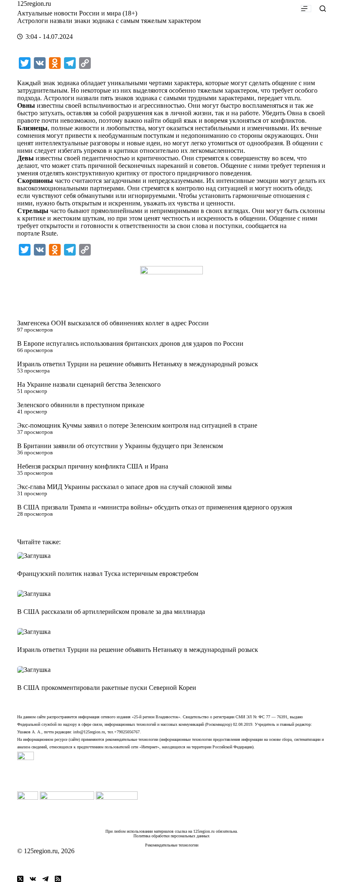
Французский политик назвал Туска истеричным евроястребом (107, 573)
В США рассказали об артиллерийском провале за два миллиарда (111, 611)
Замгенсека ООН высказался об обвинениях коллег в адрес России (113, 323)
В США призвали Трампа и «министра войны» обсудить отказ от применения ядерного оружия (154, 507)
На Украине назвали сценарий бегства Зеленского (89, 384)
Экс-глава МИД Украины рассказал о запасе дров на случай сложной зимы (124, 486)
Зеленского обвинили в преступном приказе (80, 404)
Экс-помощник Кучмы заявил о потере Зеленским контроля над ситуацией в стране (137, 425)
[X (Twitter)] (20, 879)
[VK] (33, 879)
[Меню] (306, 8)
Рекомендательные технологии (171, 845)
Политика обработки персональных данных (171, 836)
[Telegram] (45, 879)
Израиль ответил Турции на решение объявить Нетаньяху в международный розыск (137, 364)
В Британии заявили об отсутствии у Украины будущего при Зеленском (120, 445)
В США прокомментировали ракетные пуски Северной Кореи (106, 687)
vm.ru (292, 97)
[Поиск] (323, 8)
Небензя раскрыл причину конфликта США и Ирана (92, 466)
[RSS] (58, 879)
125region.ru (34, 3)
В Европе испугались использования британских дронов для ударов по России (130, 343)
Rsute (48, 233)
